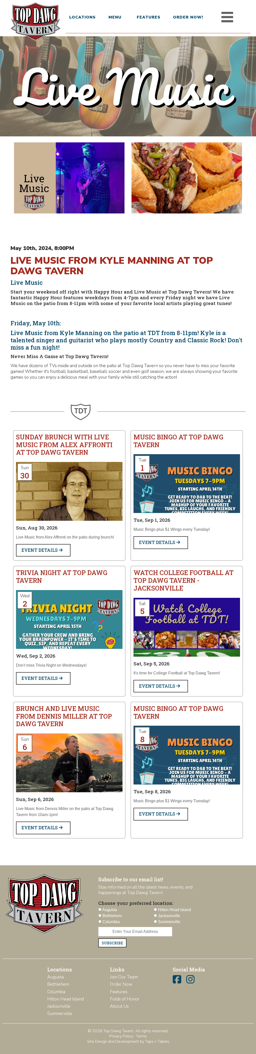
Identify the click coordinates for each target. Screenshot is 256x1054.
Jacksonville (58, 1006)
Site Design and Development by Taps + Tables (128, 1041)
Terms (141, 1036)
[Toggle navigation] (227, 17)
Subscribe (112, 943)
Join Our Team (124, 977)
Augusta (55, 977)
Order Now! (188, 17)
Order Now (121, 984)
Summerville (59, 1013)
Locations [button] (82, 17)
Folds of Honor (125, 999)
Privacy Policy (121, 1036)
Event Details (40, 550)
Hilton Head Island (65, 999)
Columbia (56, 992)
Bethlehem (58, 984)
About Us (119, 1006)
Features (148, 17)
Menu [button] (115, 17)
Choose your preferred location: (135, 903)
